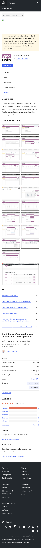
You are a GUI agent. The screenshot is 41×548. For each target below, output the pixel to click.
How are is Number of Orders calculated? (16, 302)
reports (36, 383)
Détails (6, 73)
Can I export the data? (10, 314)
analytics (30, 383)
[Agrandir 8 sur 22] (36, 164)
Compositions (26, 478)
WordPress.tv (7, 497)
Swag (24, 494)
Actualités (5, 471)
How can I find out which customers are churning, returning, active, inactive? (15, 320)
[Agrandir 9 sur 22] (17, 177)
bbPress (6, 510)
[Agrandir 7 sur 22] (17, 164)
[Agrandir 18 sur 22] (36, 227)
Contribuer (25, 484)
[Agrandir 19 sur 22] (17, 240)
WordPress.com (8, 503)
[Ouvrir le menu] (38, 3)
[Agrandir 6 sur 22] (36, 151)
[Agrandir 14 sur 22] (36, 202)
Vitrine (23, 468)
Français (9, 522)
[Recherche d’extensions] (22, 15)
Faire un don (26, 491)
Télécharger (7, 65)
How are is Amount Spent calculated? (15, 308)
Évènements (25, 488)
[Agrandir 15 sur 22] (17, 215)
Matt (4, 507)
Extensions (25, 475)
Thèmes (24, 471)
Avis (5, 78)
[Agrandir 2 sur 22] (36, 126)
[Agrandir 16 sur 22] (36, 215)
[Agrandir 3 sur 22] (17, 139)
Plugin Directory (7, 8)
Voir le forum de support (10, 439)
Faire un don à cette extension (13, 456)
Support (6, 92)
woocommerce (34, 387)
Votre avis (5, 425)
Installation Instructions (10, 296)
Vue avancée (6, 393)
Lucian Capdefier (22, 59)
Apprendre (5, 484)
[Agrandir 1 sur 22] (17, 126)
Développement (9, 87)
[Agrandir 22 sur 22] (36, 265)
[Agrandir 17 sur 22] (17, 227)
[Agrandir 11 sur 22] (17, 189)
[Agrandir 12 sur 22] (36, 189)
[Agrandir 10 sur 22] (36, 177)
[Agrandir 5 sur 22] (17, 151)
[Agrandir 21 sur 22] (17, 253)
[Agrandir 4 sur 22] (36, 139)
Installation (8, 83)
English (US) (35, 379)
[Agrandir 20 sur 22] (36, 240)
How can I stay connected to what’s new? (17, 327)
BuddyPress (7, 513)
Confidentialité (7, 478)
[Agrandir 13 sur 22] (17, 202)
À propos (5, 468)
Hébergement (6, 475)
